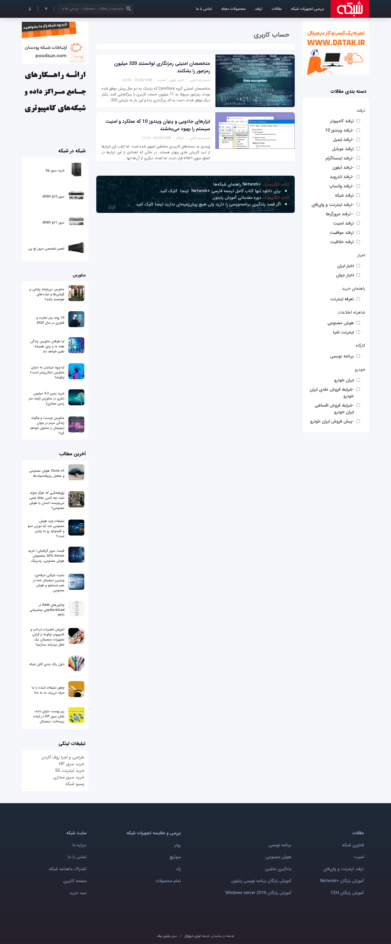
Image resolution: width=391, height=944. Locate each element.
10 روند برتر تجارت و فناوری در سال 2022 (50, 320)
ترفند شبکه (344, 195)
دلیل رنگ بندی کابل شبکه (46, 664)
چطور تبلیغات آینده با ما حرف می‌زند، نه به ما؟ (48, 690)
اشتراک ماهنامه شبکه (67, 869)
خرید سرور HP (71, 764)
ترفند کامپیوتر (342, 121)
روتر (177, 845)
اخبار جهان (345, 275)
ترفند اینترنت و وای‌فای (343, 869)
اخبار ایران (345, 266)
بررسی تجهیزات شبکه (307, 9)
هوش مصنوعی (340, 323)
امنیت (358, 857)
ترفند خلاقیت (342, 242)
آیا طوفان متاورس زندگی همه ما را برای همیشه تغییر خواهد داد (47, 346)
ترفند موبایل (343, 149)
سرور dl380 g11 (53, 222)
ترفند (258, 9)
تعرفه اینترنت (342, 299)
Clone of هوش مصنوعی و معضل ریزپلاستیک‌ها (46, 473)
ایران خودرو (344, 380)
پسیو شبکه (74, 784)
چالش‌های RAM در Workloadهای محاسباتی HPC (47, 610)
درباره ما (79, 845)
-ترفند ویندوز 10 (339, 130)
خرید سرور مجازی (68, 777)
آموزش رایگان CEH (347, 893)
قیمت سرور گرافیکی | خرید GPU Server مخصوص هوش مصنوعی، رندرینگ (46, 555)
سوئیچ (175, 857)
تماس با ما (204, 9)
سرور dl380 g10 (53, 196)
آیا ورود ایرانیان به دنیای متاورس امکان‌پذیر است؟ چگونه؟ (47, 372)
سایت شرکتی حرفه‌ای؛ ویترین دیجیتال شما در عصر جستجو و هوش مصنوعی (48, 583)
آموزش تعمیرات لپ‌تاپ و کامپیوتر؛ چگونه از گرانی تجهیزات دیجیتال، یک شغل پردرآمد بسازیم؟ (47, 637)
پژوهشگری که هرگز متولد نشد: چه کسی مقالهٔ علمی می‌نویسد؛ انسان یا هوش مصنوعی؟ (46, 500)
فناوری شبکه (353, 845)
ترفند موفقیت (342, 232)
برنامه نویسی (342, 356)
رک (178, 869)
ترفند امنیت (343, 223)
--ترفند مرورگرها (340, 214)
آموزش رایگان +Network (342, 881)
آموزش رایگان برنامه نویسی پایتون (261, 881)
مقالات (277, 9)
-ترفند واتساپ (341, 186)
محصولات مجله (233, 9)
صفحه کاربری (74, 881)
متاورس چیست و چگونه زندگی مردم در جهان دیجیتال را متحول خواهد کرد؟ (47, 425)
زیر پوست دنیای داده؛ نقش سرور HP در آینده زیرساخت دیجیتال (48, 716)
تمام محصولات (168, 881)
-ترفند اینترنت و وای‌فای (332, 204)
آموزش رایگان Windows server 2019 (258, 893)
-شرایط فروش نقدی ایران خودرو (332, 392)
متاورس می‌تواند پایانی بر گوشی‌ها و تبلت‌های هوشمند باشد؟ (46, 294)
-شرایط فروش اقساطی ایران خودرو (334, 408)
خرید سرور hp (55, 170)
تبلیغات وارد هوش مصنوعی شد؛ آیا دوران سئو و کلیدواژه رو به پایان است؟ (46, 529)
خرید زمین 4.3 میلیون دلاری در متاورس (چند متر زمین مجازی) (46, 398)
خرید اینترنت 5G (69, 770)
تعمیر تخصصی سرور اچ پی (46, 248)
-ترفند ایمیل (343, 139)
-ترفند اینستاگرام (340, 158)
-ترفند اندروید (342, 177)
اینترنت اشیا (343, 332)
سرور (167, 935)
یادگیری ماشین (278, 869)
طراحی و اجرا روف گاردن (62, 757)
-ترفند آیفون (343, 167)
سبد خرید (77, 893)
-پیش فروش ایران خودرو (332, 421)
